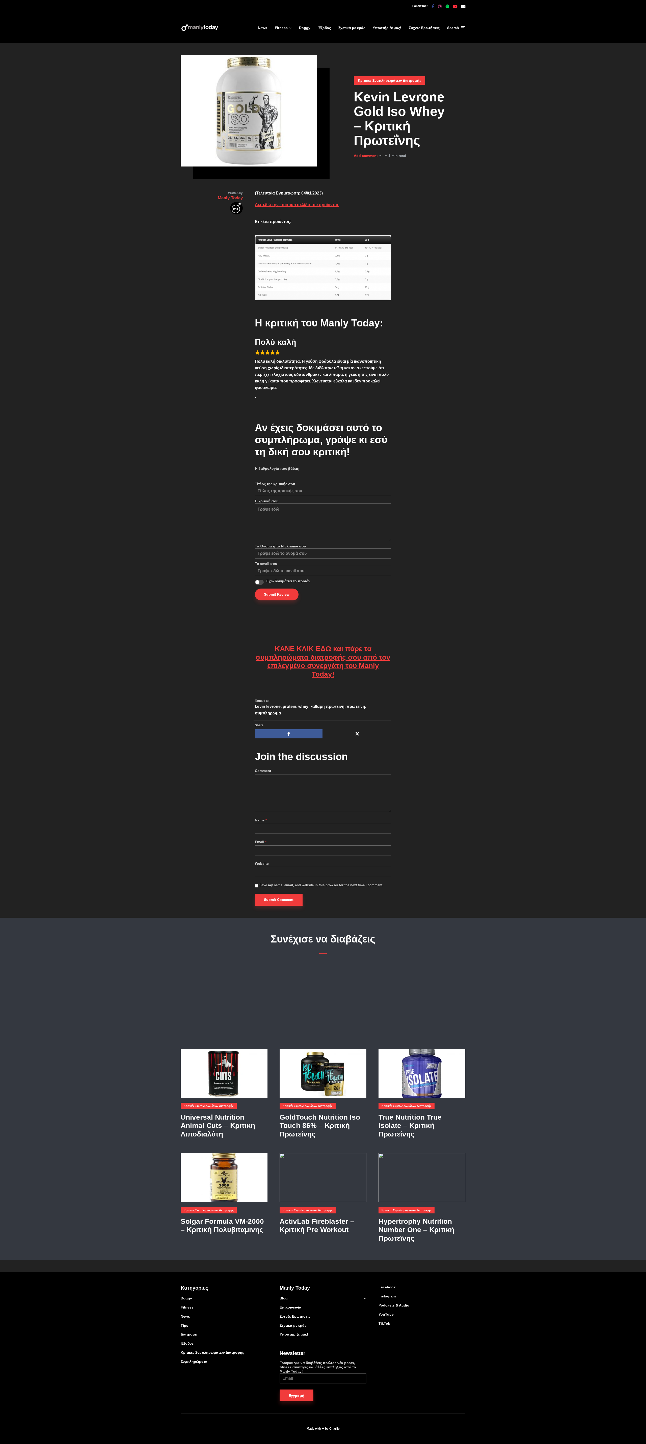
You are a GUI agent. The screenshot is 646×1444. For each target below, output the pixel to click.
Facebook (387, 1287)
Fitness (281, 28)
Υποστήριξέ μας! (387, 28)
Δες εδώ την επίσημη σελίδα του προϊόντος (297, 205)
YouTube (386, 1314)
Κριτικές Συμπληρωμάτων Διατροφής (389, 80)
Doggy (304, 28)
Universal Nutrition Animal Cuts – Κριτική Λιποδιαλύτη (218, 1125)
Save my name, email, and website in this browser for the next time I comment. (321, 885)
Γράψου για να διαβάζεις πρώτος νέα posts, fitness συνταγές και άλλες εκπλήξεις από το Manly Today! (318, 1367)
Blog (284, 1298)
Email (260, 842)
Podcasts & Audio (394, 1305)
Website (262, 864)
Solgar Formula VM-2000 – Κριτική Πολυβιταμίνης (222, 1225)
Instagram (387, 1296)
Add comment (366, 156)
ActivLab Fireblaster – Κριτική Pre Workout (317, 1225)
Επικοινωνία (290, 1307)
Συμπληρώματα (194, 1361)
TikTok (384, 1323)
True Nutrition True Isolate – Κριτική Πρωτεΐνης (410, 1125)
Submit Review (276, 594)
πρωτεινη (355, 706)
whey (303, 706)
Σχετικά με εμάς (351, 28)
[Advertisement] (323, 1001)
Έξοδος (324, 28)
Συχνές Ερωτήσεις (424, 28)
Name (261, 820)
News (262, 28)
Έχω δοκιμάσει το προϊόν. (288, 581)
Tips (184, 1325)
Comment (263, 771)
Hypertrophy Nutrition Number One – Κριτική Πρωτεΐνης (416, 1229)
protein (289, 706)
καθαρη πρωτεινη (327, 706)
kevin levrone (268, 706)
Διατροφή (189, 1334)
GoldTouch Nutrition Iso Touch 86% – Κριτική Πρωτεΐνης (320, 1125)
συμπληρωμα (268, 713)
